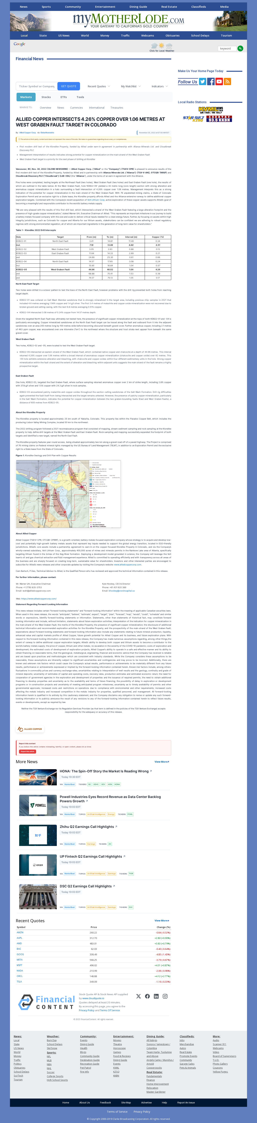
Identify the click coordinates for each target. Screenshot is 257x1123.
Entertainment (105, 6)
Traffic (125, 35)
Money (104, 35)
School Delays (200, 35)
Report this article (27, 751)
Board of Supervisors (224, 1056)
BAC (19, 948)
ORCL (20, 976)
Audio (216, 1040)
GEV (103, 784)
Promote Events (188, 1056)
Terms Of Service (110, 1010)
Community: (88, 1036)
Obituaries (172, 35)
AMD (19, 943)
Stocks (46, 97)
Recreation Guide (89, 1063)
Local (24, 35)
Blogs (83, 1052)
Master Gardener (156, 1091)
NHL (49, 1068)
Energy (111, 814)
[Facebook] (147, 1002)
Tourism (226, 35)
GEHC (96, 784)
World (85, 35)
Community (73, 6)
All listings (152, 1040)
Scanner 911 (219, 1044)
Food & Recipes (122, 1056)
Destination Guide (90, 1060)
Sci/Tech (18, 1075)
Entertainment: (123, 1036)
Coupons (218, 1067)
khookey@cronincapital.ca (122, 590)
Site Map (126, 1102)
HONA (117, 784)
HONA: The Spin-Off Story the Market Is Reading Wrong (106, 771)
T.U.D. (216, 1060)
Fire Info (84, 1071)
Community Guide (90, 1056)
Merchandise (187, 1044)
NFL (49, 1056)
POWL (130, 814)
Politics (17, 1063)
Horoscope (119, 1048)
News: (18, 1036)
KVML (116, 1067)
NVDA (20, 970)
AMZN (20, 932)
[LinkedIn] (156, 1002)
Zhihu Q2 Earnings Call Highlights (89, 827)
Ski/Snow (52, 1048)
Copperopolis (154, 1067)
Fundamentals (154, 1076)
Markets (26, 97)
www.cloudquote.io (93, 998)
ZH (110, 844)
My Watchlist (129, 86)
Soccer (51, 1072)
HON (110, 784)
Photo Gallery (220, 1063)
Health (83, 1048)
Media (224, 6)
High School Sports (57, 1080)
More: (216, 1036)
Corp (101, 200)
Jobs (182, 1040)
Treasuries (116, 107)
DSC (131, 907)
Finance (151, 1080)
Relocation (152, 1088)
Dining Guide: (155, 1036)
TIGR (131, 874)
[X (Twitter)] (138, 1002)
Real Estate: (155, 1072)
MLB (49, 1060)
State (43, 35)
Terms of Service (117, 1111)
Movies (117, 1040)
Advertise (146, 1102)
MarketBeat (70, 784)
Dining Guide (138, 6)
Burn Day (52, 1040)
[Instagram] (165, 1002)
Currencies (76, 107)
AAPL (19, 938)
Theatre (117, 1044)
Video (216, 1052)
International (96, 107)
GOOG (20, 954)
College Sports (55, 1076)
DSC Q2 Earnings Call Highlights (87, 886)
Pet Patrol (85, 1067)
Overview (45, 107)
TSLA (19, 981)
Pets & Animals (188, 1067)
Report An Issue (186, 1102)
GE (89, 784)
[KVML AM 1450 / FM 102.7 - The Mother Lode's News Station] (211, 109)
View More (161, 761)
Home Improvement (158, 1084)
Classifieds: (187, 1036)
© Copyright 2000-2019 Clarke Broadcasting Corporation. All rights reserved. (128, 1118)
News (23, 6)
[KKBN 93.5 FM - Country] (219, 118)
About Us (84, 1102)
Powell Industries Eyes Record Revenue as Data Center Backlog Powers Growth (110, 799)
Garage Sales (187, 1063)
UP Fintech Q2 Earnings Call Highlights (93, 856)
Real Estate (169, 6)
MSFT (19, 965)
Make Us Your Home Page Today (200, 71)
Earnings (91, 844)
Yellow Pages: (220, 1071)
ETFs (64, 97)
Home (65, 1102)
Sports (46, 6)
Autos (183, 1048)
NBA (49, 1064)
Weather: (53, 1036)
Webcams (147, 35)
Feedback (105, 1102)
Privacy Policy (86, 1010)
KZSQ (116, 1071)
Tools (80, 97)
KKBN (116, 1075)
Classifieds (198, 6)
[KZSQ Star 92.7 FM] (191, 118)
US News (63, 35)
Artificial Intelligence (96, 814)
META (20, 959)
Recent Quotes (97, 86)
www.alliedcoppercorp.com (127, 564)
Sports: (51, 1052)
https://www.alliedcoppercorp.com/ (38, 598)
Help (164, 1102)
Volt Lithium (93, 200)
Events (83, 1040)
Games (117, 1052)
